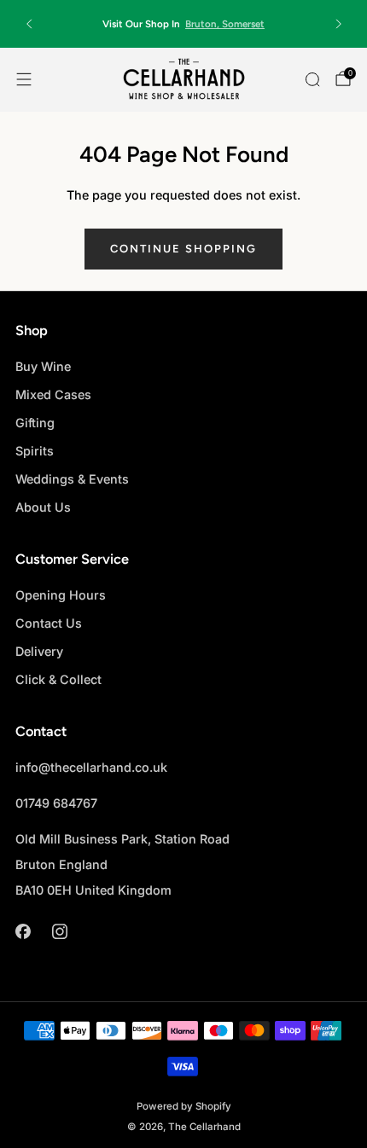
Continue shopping (183, 248)
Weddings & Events (72, 479)
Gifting (35, 422)
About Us (43, 507)
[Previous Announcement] (29, 24)
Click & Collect (58, 679)
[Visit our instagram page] (59, 931)
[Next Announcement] (339, 24)
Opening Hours (60, 595)
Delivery (39, 651)
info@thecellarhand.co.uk (91, 767)
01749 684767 (56, 803)
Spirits (34, 451)
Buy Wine (43, 366)
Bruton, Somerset (225, 24)
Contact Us (48, 623)
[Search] (312, 79)
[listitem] (184, 23)
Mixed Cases (53, 394)
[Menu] (23, 79)
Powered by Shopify (184, 1106)
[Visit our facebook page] (22, 931)
